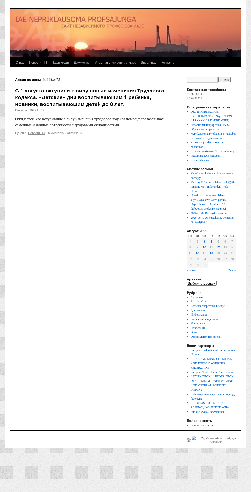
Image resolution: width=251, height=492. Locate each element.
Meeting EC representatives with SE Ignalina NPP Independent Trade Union (213, 186)
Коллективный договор (205, 319)
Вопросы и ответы (202, 425)
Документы (82, 62)
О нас (20, 62)
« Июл (191, 270)
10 (204, 247)
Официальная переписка (205, 336)
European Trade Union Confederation (212, 372)
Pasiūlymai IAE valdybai (205, 155)
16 (197, 253)
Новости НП (38, 62)
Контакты (168, 62)
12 (218, 247)
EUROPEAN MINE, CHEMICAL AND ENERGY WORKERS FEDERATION (211, 363)
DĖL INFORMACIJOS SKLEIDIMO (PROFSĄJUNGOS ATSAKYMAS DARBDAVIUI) (211, 115)
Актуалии (197, 297)
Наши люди (60, 62)
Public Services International (207, 412)
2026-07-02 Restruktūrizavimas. (209, 213)
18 (211, 253)
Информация (199, 314)
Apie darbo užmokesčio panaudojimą (212, 151)
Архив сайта (198, 301)
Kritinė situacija (200, 160)
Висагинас (148, 62)
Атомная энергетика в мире (115, 62)
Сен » (232, 270)
